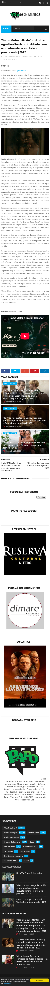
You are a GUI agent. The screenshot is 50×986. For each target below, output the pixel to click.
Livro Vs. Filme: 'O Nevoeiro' (29, 873)
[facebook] (43, 3)
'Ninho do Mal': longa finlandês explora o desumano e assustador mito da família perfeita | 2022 (31, 889)
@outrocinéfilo (23, 71)
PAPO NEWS (8, 851)
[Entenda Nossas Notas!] (22, 779)
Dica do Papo (33, 832)
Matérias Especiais (11, 837)
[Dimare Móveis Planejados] (25, 628)
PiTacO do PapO (10, 384)
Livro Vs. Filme (9, 846)
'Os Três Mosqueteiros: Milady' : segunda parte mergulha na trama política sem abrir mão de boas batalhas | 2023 (24, 420)
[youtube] (47, 3)
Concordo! (39, 980)
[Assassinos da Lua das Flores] (25, 707)
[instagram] (40, 3)
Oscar (32, 842)
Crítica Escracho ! (30, 846)
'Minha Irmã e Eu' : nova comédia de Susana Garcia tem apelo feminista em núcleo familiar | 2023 (24, 445)
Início (6, 29)
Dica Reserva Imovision (13, 856)
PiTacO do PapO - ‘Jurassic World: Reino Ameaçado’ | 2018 (31, 900)
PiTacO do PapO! (13, 59)
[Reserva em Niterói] (25, 574)
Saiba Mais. (7, 984)
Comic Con (25, 851)
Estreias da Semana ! (12, 842)
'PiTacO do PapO (10, 861)
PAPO (27, 861)
